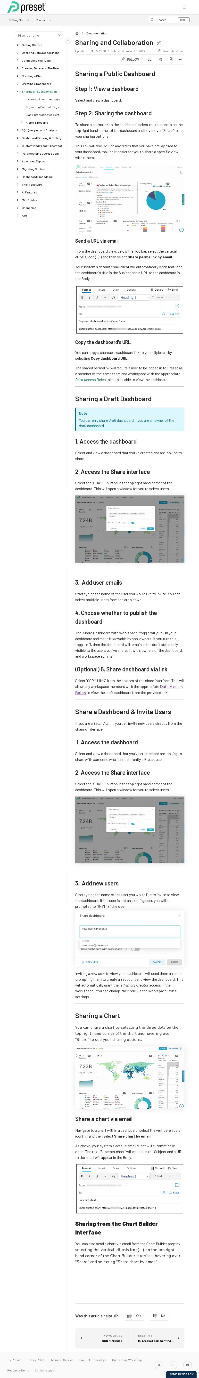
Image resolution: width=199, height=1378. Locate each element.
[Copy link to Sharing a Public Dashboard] (163, 74)
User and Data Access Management (42, 52)
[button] (170, 20)
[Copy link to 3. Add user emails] (129, 583)
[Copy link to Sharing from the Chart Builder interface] (109, 1233)
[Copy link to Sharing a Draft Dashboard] (159, 399)
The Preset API (32, 184)
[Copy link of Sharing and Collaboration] (159, 43)
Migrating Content (34, 169)
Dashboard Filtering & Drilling (41, 138)
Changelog (29, 207)
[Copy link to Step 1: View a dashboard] (146, 89)
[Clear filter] (59, 35)
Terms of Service (62, 1360)
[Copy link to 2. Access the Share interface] (157, 472)
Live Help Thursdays (92, 1360)
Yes (138, 1316)
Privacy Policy (36, 1360)
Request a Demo (18, 1370)
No (163, 1316)
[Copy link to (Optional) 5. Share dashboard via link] (175, 670)
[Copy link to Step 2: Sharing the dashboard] (159, 114)
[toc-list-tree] (150, 59)
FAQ (24, 215)
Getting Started (19, 20)
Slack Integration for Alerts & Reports (44, 114)
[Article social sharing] (160, 59)
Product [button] (41, 20)
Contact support (46, 1370)
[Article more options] (180, 59)
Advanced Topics (33, 161)
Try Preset (14, 1360)
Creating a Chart (33, 76)
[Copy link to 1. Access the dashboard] (144, 442)
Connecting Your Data (36, 60)
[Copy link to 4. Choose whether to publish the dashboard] (110, 622)
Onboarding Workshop (127, 1360)
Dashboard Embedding (37, 176)
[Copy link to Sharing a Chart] (128, 1016)
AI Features (29, 192)
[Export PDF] (171, 59)
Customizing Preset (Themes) (42, 145)
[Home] (26, 7)
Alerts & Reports (37, 122)
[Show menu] (184, 7)
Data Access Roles (90, 379)
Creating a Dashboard (36, 83)
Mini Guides (29, 200)
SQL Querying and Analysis (39, 130)
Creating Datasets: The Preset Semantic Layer (42, 68)
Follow (132, 59)
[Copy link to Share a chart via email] (140, 1119)
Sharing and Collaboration (39, 91)
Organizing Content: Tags (42, 107)
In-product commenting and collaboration (44, 99)
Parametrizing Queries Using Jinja (42, 153)
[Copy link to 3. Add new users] (126, 884)
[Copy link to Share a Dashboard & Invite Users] (178, 712)
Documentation (96, 33)
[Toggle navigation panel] (68, 40)
